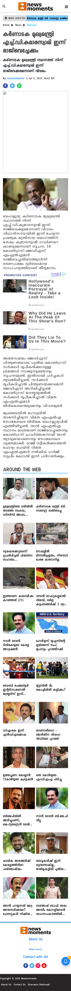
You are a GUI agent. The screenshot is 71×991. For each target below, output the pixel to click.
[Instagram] (38, 965)
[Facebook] (25, 965)
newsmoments (15, 78)
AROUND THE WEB (22, 470)
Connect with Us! (35, 957)
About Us (35, 940)
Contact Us (19, 985)
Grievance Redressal (39, 985)
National (31, 25)
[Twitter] (31, 965)
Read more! (35, 949)
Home (6, 25)
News (18, 25)
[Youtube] (44, 965)
